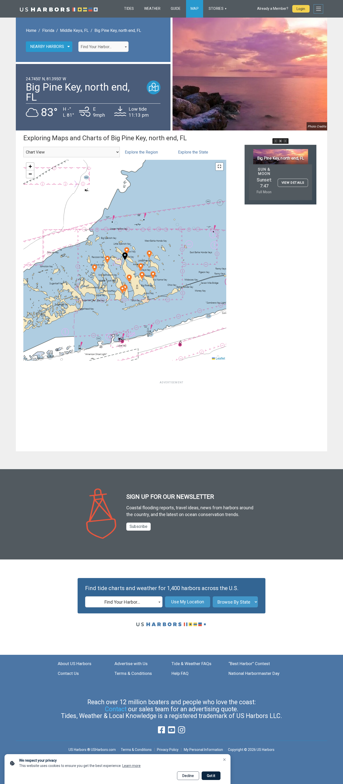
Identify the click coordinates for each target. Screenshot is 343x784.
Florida (48, 30)
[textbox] (103, 47)
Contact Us (68, 673)
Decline (188, 776)
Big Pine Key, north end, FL (117, 30)
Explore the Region (141, 152)
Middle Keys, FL (74, 30)
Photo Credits (317, 126)
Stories (216, 9)
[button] (126, 251)
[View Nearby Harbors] (153, 87)
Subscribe (138, 526)
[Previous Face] (276, 141)
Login (301, 9)
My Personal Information (203, 749)
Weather (152, 9)
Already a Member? (272, 9)
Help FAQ (180, 673)
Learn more (131, 766)
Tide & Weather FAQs (191, 663)
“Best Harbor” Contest (249, 663)
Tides (129, 9)
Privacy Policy (168, 749)
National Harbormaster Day (253, 673)
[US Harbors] (59, 9)
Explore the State (193, 152)
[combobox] (103, 46)
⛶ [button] (219, 166)
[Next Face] (285, 141)
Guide (176, 9)
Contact (116, 709)
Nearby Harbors (47, 46)
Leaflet (220, 358)
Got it (211, 776)
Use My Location (187, 601)
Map (195, 9)
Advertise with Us (131, 663)
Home (31, 30)
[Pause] (280, 141)
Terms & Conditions (133, 673)
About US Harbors (74, 663)
